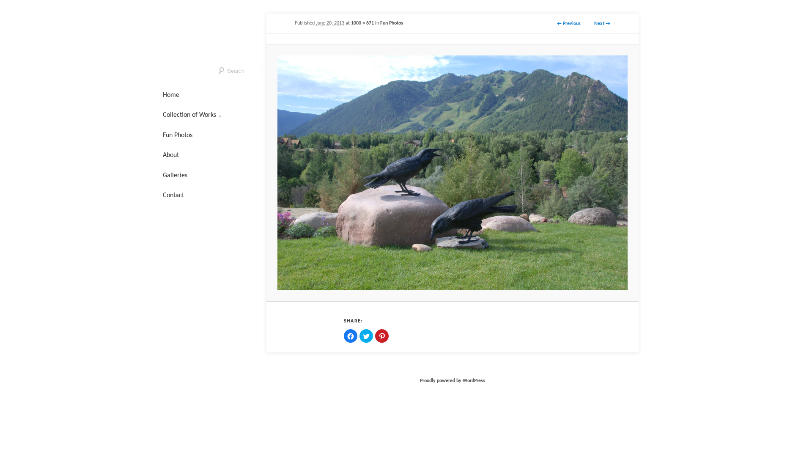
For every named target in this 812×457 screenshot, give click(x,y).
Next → (602, 23)
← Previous (569, 23)
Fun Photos (391, 23)
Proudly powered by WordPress (452, 380)
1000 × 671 (362, 23)
